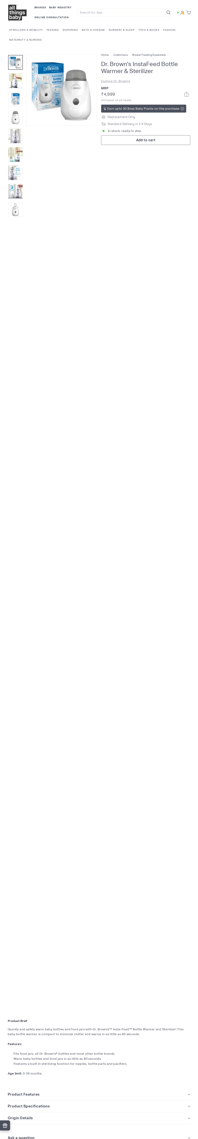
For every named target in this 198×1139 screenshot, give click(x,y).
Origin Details (20, 1118)
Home (105, 54)
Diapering (70, 29)
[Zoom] (61, 90)
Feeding (53, 29)
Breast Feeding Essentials (149, 54)
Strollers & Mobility (26, 29)
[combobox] (125, 12)
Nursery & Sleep (122, 29)
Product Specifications (29, 1106)
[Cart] (189, 12)
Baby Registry (60, 7)
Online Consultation (51, 17)
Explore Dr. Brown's (115, 81)
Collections (121, 54)
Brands (40, 7)
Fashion (169, 29)
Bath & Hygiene (93, 29)
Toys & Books (148, 29)
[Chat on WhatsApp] (178, 13)
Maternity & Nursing (25, 39)
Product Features (24, 1094)
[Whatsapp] (186, 94)
